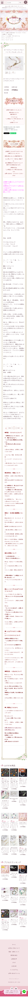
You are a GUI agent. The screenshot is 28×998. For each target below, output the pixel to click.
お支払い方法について (14, 948)
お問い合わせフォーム (14, 973)
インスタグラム (14, 969)
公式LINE (14, 966)
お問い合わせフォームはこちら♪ (13, 727)
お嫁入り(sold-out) (10, 32)
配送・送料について (14, 951)
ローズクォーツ (9, 37)
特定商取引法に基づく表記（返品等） (12, 127)
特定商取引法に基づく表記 (14, 982)
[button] (3, 64)
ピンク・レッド (9, 39)
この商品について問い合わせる (11, 129)
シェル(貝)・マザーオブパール (13, 36)
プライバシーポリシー (14, 978)
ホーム (3, 32)
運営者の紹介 (14, 955)
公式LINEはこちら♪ (10, 729)
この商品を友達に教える (9, 128)
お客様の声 (14, 959)
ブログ (14, 962)
